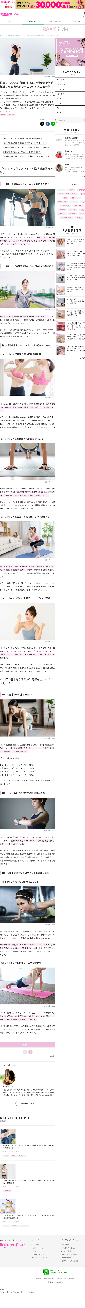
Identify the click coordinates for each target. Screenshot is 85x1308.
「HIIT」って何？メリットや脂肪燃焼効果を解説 (22, 138)
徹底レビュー (76, 198)
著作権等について (61, 1278)
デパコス (72, 214)
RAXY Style (33, 21)
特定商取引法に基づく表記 (69, 1261)
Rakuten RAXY (10, 14)
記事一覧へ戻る (27, 1103)
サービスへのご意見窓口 (69, 1254)
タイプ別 (79, 218)
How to (3, 114)
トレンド (74, 202)
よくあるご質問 (66, 1251)
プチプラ (62, 210)
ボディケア (8, 111)
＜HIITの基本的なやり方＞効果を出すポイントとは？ (24, 143)
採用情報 (72, 1278)
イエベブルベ (78, 206)
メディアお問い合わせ (68, 1248)
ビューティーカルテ (37, 1254)
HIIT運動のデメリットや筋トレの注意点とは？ (22, 151)
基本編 (13, 1156)
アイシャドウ (62, 202)
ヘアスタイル (65, 206)
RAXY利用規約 (66, 1258)
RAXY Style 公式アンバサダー (67, 194)
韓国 (65, 198)
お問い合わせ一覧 (16, 1292)
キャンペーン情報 (55, 21)
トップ (11, 21)
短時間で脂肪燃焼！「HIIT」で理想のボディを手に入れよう (27, 156)
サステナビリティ (30, 1292)
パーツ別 (72, 210)
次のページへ (27, 1044)
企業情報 (38, 1278)
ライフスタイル (66, 218)
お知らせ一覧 (65, 1244)
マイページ (35, 1251)
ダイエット (11, 114)
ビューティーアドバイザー (40, 1258)
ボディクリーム (24, 1226)
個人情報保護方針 (49, 1278)
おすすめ (14, 1226)
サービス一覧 (4, 1292)
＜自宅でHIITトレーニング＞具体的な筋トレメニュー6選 (26, 147)
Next (52, 1056)
